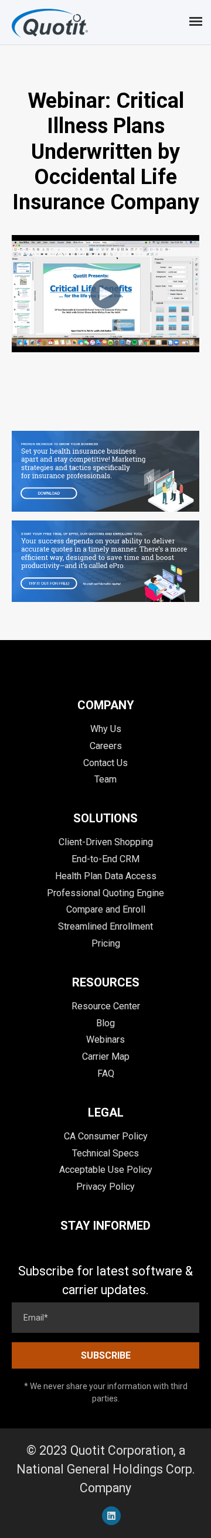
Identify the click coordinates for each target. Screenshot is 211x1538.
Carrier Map (106, 1056)
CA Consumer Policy (106, 1136)
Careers (106, 745)
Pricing (105, 943)
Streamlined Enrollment (105, 926)
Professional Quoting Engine (105, 893)
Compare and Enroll (105, 909)
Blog (105, 1023)
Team (105, 779)
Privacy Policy (105, 1186)
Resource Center (106, 1006)
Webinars (105, 1039)
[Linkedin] (111, 1515)
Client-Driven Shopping (106, 842)
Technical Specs (105, 1153)
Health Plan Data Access (105, 876)
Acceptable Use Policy (105, 1169)
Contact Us (105, 762)
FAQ (105, 1073)
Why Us (105, 728)
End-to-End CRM (105, 859)
